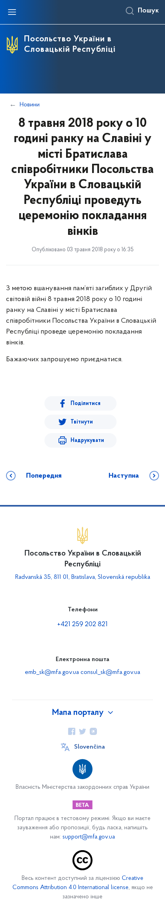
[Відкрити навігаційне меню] (12, 12)
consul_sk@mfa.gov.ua (110, 672)
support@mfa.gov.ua (88, 837)
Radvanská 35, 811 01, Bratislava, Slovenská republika (82, 577)
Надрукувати (87, 441)
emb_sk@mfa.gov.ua (52, 672)
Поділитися (85, 404)
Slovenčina (89, 747)
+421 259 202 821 (82, 624)
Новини (30, 105)
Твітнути (81, 422)
